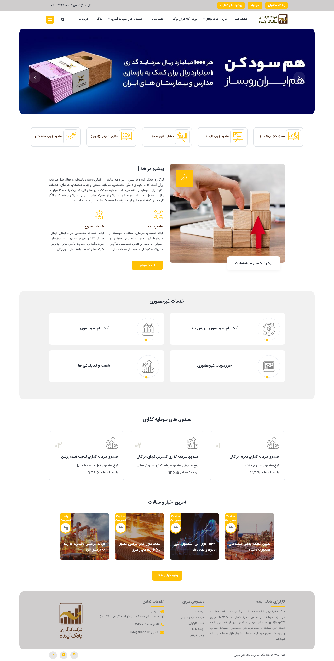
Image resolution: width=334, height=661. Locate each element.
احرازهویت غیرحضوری (214, 365)
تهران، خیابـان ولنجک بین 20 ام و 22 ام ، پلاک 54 (132, 616)
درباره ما (199, 611)
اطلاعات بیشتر (147, 265)
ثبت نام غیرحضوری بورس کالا (214, 328)
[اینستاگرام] (74, 655)
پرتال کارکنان (197, 635)
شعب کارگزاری (196, 623)
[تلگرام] (63, 655)
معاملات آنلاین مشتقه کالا (48, 137)
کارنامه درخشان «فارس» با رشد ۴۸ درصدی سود (84, 547)
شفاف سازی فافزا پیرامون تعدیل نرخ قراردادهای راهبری (139, 547)
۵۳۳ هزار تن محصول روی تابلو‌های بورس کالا (194, 547)
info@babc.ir (140, 632)
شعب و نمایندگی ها (94, 365)
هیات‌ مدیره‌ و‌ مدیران (192, 617)
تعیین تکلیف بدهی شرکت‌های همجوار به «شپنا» (249, 547)
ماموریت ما (155, 227)
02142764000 (60, 5)
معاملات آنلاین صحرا (163, 137)
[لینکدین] (53, 655)
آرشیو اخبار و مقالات (167, 575)
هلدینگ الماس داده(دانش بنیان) (252, 655)
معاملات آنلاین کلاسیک (216, 137)
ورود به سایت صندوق (247, 461)
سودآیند (254, 5)
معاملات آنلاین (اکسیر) (272, 137)
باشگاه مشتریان (276, 5)
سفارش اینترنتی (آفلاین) (104, 137)
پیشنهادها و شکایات (231, 5)
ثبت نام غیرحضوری (93, 328)
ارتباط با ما (198, 629)
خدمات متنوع (94, 227)
